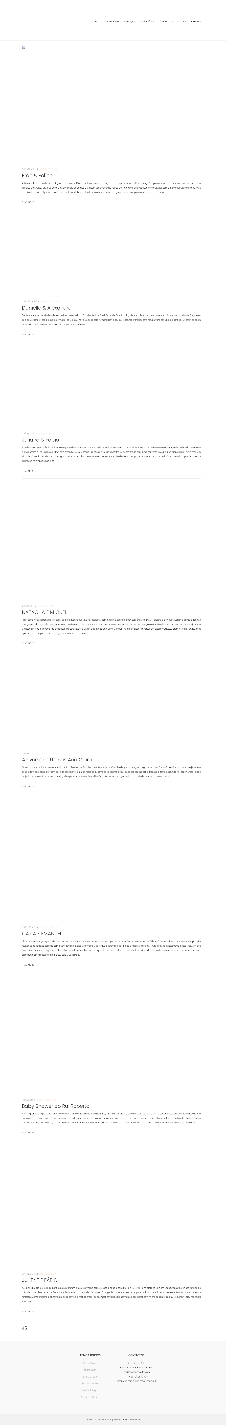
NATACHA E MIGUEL (44, 612)
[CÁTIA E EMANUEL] (111, 860)
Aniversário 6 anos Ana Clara (57, 759)
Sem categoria (48, 169)
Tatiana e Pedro (89, 1376)
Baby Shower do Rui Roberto (56, 1106)
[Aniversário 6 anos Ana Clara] (88, 701)
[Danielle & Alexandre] (80, 255)
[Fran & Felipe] (60, 103)
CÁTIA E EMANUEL (42, 933)
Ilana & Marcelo (90, 1383)
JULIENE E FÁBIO (40, 1280)
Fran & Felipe (37, 175)
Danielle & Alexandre (46, 307)
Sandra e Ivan (89, 1370)
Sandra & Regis (89, 1390)
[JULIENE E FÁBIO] (111, 1206)
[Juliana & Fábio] (60, 387)
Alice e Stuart (89, 1363)
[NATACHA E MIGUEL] (106, 541)
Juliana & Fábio (40, 439)
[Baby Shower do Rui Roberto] (106, 1035)
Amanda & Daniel (90, 1397)
